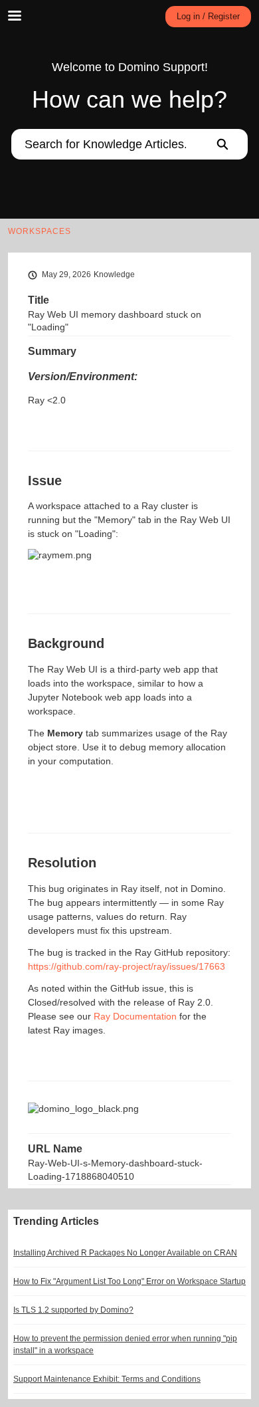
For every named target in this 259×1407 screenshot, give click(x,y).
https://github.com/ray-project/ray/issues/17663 (126, 966)
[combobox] (104, 144)
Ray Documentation (135, 1016)
